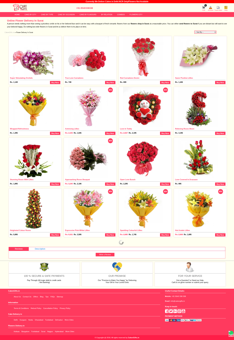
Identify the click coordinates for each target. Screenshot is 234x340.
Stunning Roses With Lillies (22, 179)
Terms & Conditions (21, 308)
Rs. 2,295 (124, 184)
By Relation (106, 15)
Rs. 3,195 (179, 133)
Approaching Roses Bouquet (77, 179)
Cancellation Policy (50, 308)
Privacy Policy (65, 308)
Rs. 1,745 (132, 234)
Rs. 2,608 (179, 234)
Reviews (19, 249)
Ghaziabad (39, 320)
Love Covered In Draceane (186, 179)
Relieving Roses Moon (184, 129)
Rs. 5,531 (69, 234)
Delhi (16, 320)
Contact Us (27, 297)
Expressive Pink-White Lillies (77, 230)
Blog (41, 297)
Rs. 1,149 (14, 82)
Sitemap (60, 297)
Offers (35, 297)
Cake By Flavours (88, 15)
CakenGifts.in (133, 338)
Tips (47, 297)
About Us (17, 297)
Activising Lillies (72, 129)
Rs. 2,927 (124, 133)
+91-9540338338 (84, 8)
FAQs (52, 297)
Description (40, 249)
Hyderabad (59, 331)
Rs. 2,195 (132, 133)
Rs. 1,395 (14, 133)
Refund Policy (36, 308)
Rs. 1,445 (179, 82)
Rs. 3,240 (69, 184)
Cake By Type (47, 15)
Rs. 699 (123, 82)
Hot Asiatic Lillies (182, 230)
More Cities (69, 320)
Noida (30, 320)
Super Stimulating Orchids (21, 78)
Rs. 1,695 (187, 234)
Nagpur (50, 331)
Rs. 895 (178, 184)
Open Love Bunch (127, 179)
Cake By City (30, 15)
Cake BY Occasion (66, 15)
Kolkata (17, 331)
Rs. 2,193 (69, 133)
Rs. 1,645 (77, 133)
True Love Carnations (74, 78)
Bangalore (25, 331)
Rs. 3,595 (77, 234)
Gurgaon (23, 320)
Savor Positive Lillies (184, 78)
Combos (121, 15)
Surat (43, 331)
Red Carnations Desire (129, 78)
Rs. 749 (68, 82)
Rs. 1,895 (14, 184)
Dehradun (59, 320)
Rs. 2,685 (124, 234)
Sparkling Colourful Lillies (131, 230)
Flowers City (136, 15)
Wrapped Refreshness (19, 129)
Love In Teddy (126, 129)
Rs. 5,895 (14, 234)
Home (17, 15)
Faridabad (49, 320)
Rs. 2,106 (77, 184)
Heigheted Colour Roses (20, 230)
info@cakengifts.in (178, 301)
